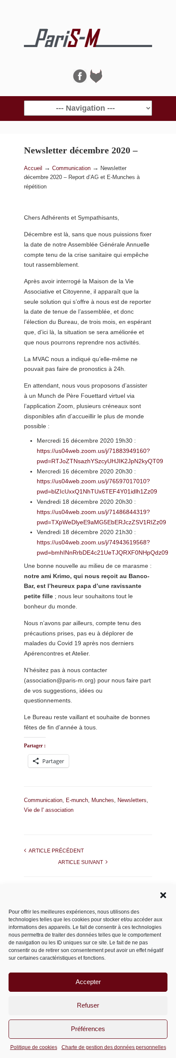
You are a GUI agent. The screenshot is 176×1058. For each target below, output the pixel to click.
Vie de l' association (48, 810)
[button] (163, 895)
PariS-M (88, 35)
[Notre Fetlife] (96, 80)
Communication (71, 168)
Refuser (88, 1005)
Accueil (33, 168)
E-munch (77, 800)
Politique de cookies (33, 1047)
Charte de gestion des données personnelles (114, 1047)
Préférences (88, 1028)
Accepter (88, 981)
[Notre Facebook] (80, 80)
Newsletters (132, 800)
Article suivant (82, 862)
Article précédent (55, 851)
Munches (102, 800)
